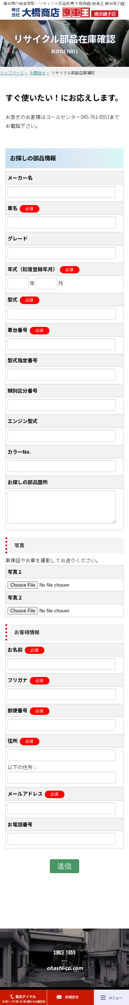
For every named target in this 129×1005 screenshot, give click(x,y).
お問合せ (38, 72)
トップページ (12, 72)
